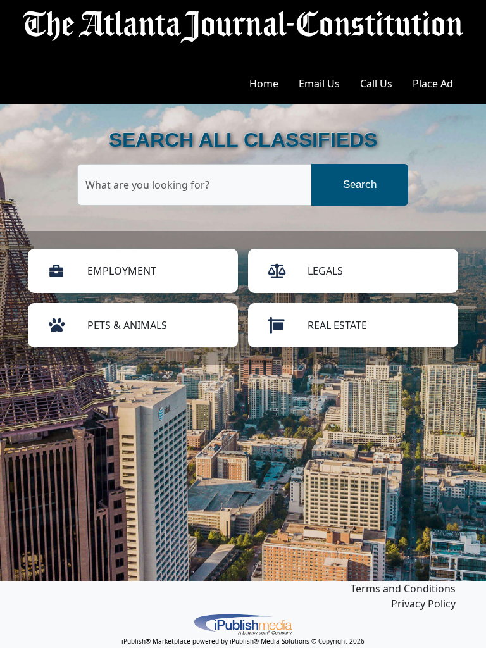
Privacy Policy (423, 604)
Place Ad (433, 83)
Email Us (319, 83)
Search (360, 184)
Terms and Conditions (403, 588)
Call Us (376, 83)
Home (263, 83)
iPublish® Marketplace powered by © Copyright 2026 (243, 624)
